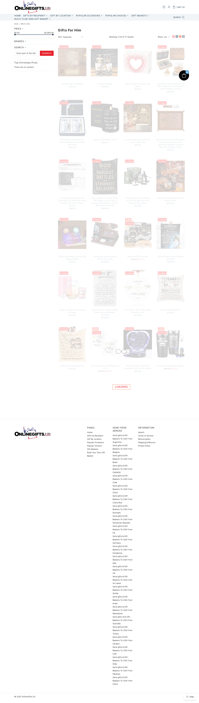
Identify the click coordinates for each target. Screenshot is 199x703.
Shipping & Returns (146, 442)
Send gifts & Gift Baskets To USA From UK (122, 569)
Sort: (60, 37)
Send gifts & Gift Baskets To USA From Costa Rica (122, 499)
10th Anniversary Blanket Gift (72, 366)
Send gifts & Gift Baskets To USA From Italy (122, 559)
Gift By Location (94, 439)
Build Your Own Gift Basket (96, 454)
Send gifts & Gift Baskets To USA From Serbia (122, 589)
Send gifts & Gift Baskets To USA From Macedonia (122, 610)
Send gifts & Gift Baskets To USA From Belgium (122, 448)
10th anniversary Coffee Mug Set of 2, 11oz (105, 367)
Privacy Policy (144, 446)
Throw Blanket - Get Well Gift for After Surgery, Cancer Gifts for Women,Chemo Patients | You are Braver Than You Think (105, 202)
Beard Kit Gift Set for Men (137, 256)
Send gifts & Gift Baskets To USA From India (122, 660)
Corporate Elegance (105, 84)
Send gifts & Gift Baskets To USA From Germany (122, 539)
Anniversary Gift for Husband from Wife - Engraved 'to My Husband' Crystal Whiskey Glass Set (170, 86)
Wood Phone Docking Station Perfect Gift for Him (105, 257)
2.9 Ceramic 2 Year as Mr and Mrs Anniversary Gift (138, 311)
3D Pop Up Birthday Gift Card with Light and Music (72, 257)
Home (16, 24)
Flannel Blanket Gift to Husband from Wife (170, 257)
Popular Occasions (95, 442)
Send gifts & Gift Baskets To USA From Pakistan (122, 670)
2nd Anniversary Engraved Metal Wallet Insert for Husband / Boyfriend (105, 312)
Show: (160, 37)
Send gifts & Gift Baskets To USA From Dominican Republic (122, 519)
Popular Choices (94, 446)
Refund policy (144, 439)
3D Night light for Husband (72, 84)
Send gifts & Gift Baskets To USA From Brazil (122, 458)
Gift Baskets (92, 449)
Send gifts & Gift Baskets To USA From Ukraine (122, 640)
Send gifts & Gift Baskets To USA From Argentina (122, 438)
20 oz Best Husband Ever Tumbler (170, 366)
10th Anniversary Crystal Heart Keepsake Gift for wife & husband (138, 367)
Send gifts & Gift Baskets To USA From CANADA (122, 468)
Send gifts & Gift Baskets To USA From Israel (122, 600)
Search (141, 432)
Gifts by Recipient (95, 435)
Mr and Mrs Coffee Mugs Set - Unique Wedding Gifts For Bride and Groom (72, 142)
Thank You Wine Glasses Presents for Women (72, 311)
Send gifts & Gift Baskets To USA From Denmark (122, 509)
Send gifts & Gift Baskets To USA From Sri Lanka (122, 579)
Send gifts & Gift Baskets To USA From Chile (122, 479)
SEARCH (47, 53)
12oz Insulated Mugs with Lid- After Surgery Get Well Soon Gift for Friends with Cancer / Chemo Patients (72, 202)
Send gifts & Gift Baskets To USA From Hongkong (122, 549)
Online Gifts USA (32, 7)
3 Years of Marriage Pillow (170, 310)
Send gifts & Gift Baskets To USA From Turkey (122, 630)
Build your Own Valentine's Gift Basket (137, 85)
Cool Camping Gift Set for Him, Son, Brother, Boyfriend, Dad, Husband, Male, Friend (137, 200)
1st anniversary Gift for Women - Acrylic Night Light (137, 140)
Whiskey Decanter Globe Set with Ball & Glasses (170, 199)
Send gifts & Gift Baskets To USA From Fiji (122, 529)
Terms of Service (145, 435)
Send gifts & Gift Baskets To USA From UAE (122, 650)
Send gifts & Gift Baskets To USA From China (122, 489)
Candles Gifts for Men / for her (105, 139)
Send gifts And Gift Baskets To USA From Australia (122, 620)
